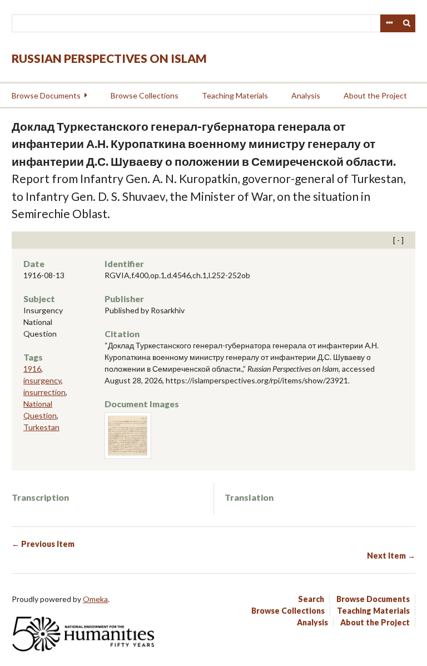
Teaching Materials (235, 95)
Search (407, 23)
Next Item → (391, 555)
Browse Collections (144, 95)
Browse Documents (46, 95)
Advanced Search (389, 23)
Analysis (305, 95)
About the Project (375, 95)
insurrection (44, 392)
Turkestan (41, 427)
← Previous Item (43, 544)
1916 (32, 368)
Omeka (95, 599)
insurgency (42, 380)
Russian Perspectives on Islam (109, 58)
